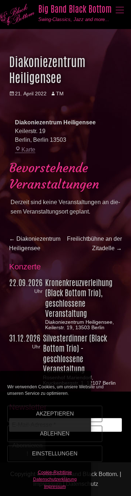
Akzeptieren (55, 413)
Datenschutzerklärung (55, 479)
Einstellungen (55, 453)
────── (120, 9)
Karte (28, 149)
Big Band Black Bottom (75, 9)
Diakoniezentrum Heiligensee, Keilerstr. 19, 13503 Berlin (79, 324)
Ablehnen (55, 433)
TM (60, 93)
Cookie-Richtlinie (55, 472)
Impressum (55, 486)
